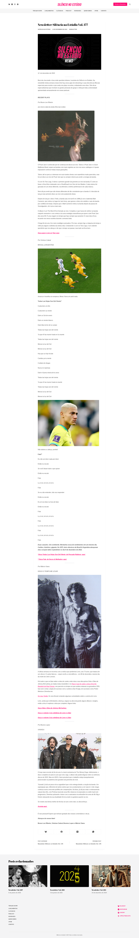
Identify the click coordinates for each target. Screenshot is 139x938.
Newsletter (73, 29)
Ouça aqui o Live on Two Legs (48, 233)
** (38, 559)
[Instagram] (12, 4)
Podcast (68, 10)
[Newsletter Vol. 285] (111, 876)
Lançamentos (49, 10)
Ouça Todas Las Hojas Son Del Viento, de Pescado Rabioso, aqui (61, 554)
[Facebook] (62, 831)
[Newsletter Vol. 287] (28, 876)
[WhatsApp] (93, 831)
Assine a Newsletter (120, 4)
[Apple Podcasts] (15, 4)
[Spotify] (17, 4)
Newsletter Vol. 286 (57, 890)
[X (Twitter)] (77, 831)
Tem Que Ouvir (37, 10)
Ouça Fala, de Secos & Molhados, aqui (53, 559)
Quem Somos (88, 10)
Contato (103, 10)
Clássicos (59, 10)
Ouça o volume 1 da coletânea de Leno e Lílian (54, 713)
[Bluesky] (9, 4)
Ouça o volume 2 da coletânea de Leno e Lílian (54, 717)
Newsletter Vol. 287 (16, 890)
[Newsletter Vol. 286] (69, 876)
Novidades (77, 10)
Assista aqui (42, 806)
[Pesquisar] (129, 4)
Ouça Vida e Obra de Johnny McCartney (52, 708)
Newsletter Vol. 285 (99, 890)
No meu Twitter (43, 696)
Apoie (96, 10)
